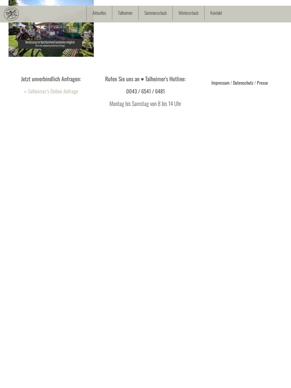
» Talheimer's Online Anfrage (51, 91)
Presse (262, 82)
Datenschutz (243, 82)
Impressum (220, 82)
